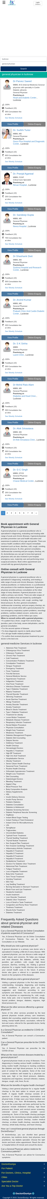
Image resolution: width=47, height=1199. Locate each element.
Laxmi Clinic (18, 355)
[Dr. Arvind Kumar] (7, 308)
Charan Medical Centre (23, 481)
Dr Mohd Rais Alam (23, 384)
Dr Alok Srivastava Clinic (24, 440)
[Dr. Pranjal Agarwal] (7, 184)
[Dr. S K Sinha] (7, 352)
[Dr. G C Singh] (7, 478)
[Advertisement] (23, 31)
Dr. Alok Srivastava (23, 428)
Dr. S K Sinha (20, 343)
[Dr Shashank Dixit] (7, 264)
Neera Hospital (19, 226)
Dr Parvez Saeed (22, 81)
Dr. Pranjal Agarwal (23, 173)
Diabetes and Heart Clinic (24, 396)
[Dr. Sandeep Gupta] (7, 223)
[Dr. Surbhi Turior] (7, 138)
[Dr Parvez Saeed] (7, 89)
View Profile (12, 124)
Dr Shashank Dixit (22, 256)
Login (37, 3)
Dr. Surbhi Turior (21, 130)
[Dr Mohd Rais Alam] (7, 393)
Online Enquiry (34, 124)
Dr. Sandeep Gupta (23, 215)
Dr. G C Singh (20, 469)
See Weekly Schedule (13, 118)
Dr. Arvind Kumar (22, 299)
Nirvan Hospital (20, 185)
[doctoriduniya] (12, 5)
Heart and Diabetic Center (24, 98)
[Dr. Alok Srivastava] (7, 436)
